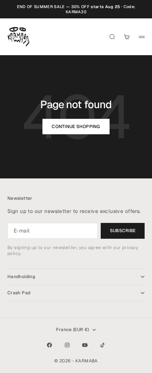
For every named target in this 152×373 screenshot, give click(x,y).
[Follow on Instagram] (67, 345)
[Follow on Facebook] (49, 345)
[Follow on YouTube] (85, 345)
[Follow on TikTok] (103, 345)
